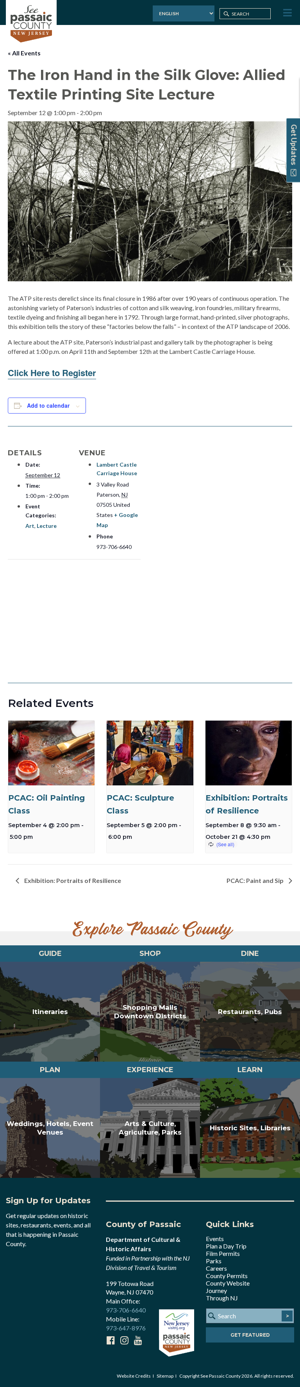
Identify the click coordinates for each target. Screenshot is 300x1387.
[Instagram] (124, 1340)
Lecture (47, 525)
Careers (216, 1268)
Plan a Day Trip (226, 1246)
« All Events (24, 53)
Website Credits (134, 1376)
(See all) (225, 844)
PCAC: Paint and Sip (256, 880)
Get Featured (250, 1335)
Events (215, 1238)
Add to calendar (48, 405)
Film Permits (223, 1253)
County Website (228, 1283)
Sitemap (165, 1376)
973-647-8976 (126, 1328)
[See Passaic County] (31, 23)
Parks (213, 1260)
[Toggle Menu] (286, 13)
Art (29, 525)
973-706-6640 (126, 1310)
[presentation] (51, 753)
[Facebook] (110, 1340)
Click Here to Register (52, 372)
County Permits (227, 1275)
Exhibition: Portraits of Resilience (72, 880)
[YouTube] (138, 1340)
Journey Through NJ (222, 1294)
